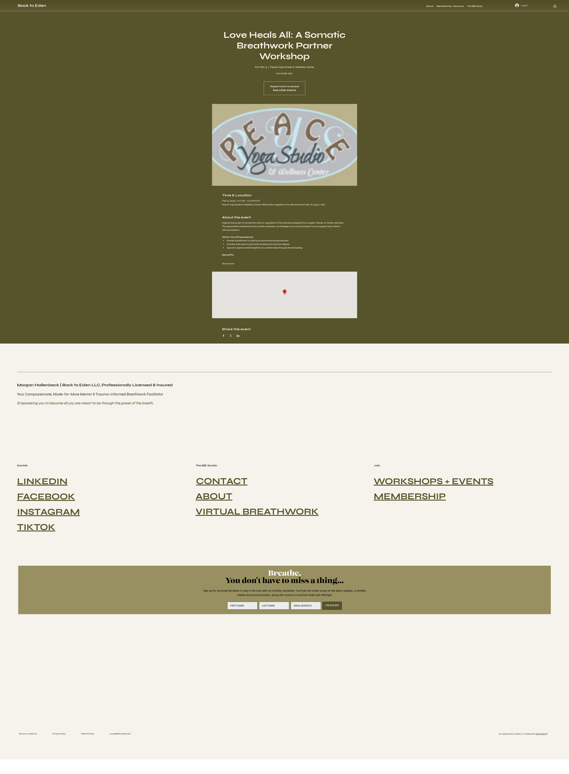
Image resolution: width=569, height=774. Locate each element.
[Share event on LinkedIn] (238, 336)
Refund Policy (87, 733)
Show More (228, 263)
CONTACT (221, 481)
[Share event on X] (230, 336)
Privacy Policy (59, 733)
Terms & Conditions (28, 733)
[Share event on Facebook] (223, 336)
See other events (284, 90)
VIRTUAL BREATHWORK (257, 511)
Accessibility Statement (120, 733)
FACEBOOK (46, 496)
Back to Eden (32, 5)
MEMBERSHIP (410, 496)
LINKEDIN (42, 481)
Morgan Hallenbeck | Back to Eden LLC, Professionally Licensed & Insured (95, 385)
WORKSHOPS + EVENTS (433, 481)
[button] (555, 6)
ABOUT (214, 496)
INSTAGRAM (48, 512)
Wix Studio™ (542, 734)
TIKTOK (36, 527)
